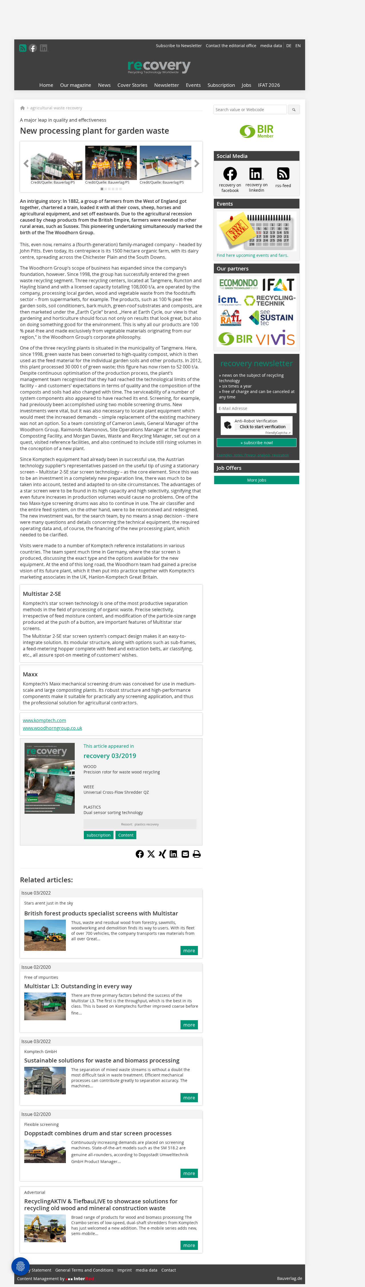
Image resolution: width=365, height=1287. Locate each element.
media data (271, 45)
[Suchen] (293, 109)
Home (46, 85)
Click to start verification (263, 426)
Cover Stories (132, 85)
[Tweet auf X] (151, 856)
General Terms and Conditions (84, 1270)
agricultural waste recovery (56, 108)
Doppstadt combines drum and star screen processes (98, 1133)
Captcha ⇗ (278, 433)
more (189, 950)
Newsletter (166, 85)
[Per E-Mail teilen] (185, 854)
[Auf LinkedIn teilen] (174, 856)
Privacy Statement (34, 1270)
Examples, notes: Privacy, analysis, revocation (253, 455)
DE (288, 45)
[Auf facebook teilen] (139, 856)
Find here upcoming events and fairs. (252, 255)
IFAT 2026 (269, 85)
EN (298, 45)
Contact (168, 1270)
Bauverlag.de (289, 1278)
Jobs (246, 85)
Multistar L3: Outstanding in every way (78, 986)
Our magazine (75, 85)
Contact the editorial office (231, 45)
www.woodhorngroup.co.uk (52, 728)
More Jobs (256, 480)
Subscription (221, 85)
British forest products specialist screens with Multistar (101, 913)
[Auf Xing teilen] (162, 856)
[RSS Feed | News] (23, 48)
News (104, 85)
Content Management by (41, 1278)
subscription (99, 835)
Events (193, 85)
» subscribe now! (257, 442)
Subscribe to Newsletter (179, 45)
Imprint (124, 1270)
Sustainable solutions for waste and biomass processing (101, 1060)
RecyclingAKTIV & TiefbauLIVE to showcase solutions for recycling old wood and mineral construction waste (101, 1204)
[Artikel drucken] (196, 854)
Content (125, 835)
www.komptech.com (44, 720)
